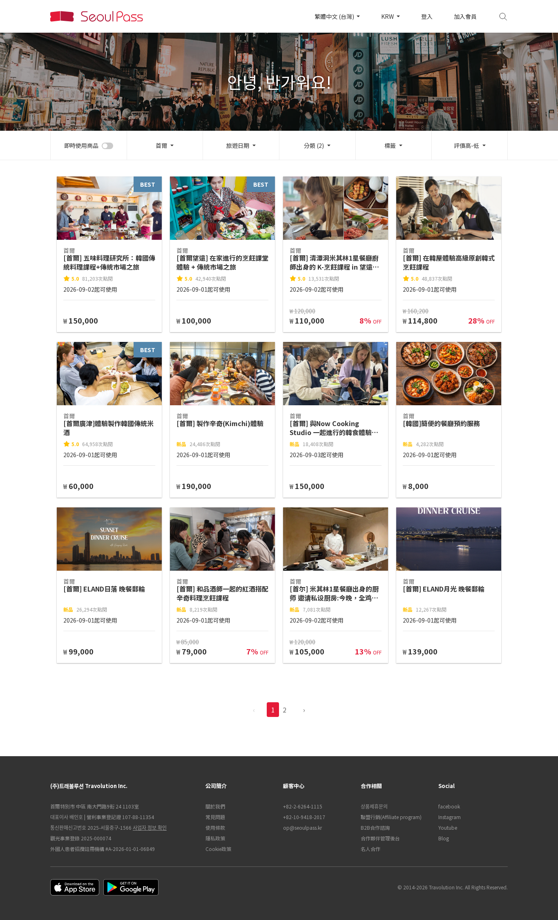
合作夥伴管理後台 (380, 838)
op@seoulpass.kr (302, 827)
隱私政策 (215, 838)
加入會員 (465, 16)
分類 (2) (314, 145)
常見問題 (215, 816)
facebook (449, 806)
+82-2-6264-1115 (302, 806)
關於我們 (215, 806)
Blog (443, 838)
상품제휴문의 (374, 806)
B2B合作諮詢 (375, 827)
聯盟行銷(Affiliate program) (391, 816)
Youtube (447, 827)
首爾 (161, 145)
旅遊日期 (237, 145)
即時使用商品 (81, 145)
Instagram (449, 816)
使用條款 (215, 827)
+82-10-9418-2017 (304, 816)
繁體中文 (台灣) (335, 16)
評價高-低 (466, 145)
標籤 (390, 145)
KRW (388, 16)
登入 (427, 16)
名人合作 (370, 848)
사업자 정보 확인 (150, 827)
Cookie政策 (218, 848)
